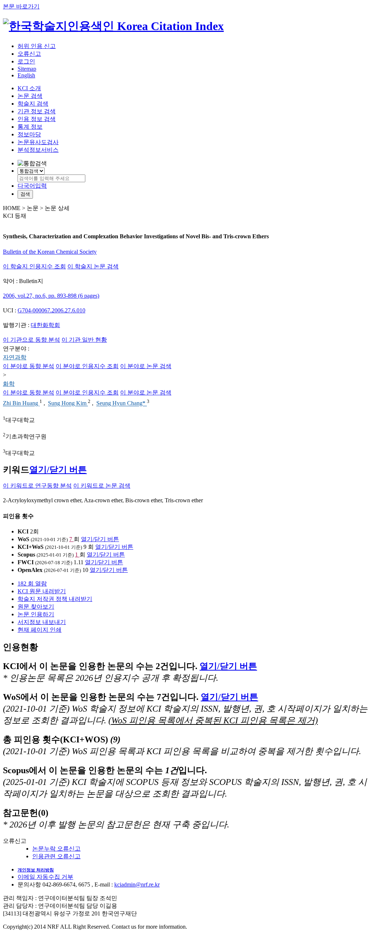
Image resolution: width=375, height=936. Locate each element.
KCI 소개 (29, 88)
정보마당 (29, 134)
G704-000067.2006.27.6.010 (51, 310)
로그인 (26, 61)
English (26, 75)
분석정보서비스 (38, 150)
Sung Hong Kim (68, 403)
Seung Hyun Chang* (121, 403)
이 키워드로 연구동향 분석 (37, 485)
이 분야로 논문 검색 (145, 366)
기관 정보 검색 (37, 111)
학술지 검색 (33, 103)
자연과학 (14, 357)
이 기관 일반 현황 (84, 340)
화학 (9, 384)
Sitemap (27, 69)
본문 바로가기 (21, 6)
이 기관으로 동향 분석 (31, 340)
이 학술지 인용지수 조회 (34, 266)
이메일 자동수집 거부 (45, 877)
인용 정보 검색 (37, 119)
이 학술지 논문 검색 (93, 266)
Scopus (26, 554)
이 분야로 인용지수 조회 (87, 366)
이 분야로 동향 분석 (28, 366)
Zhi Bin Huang (21, 403)
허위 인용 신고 (37, 46)
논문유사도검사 (38, 142)
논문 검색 (30, 96)
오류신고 (29, 54)
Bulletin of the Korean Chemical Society (50, 252)
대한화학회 (45, 325)
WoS (23, 539)
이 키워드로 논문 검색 (101, 485)
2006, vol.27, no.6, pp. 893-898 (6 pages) (51, 296)
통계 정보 (30, 127)
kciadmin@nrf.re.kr (137, 884)
